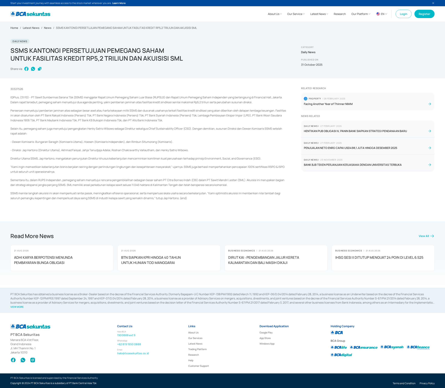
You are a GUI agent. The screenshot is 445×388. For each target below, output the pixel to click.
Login (403, 14)
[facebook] (26, 69)
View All (424, 236)
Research (193, 354)
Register (424, 14)
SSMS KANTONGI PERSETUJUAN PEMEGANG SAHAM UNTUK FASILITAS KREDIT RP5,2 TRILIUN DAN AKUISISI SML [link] (126, 28)
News (47, 28)
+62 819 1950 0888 (129, 344)
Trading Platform (197, 349)
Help (190, 360)
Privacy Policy (427, 383)
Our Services (195, 338)
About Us (193, 332)
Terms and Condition (404, 383)
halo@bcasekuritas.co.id (133, 353)
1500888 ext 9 (126, 335)
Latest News (31, 28)
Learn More (119, 3)
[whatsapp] (33, 68)
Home (14, 28)
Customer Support (198, 365)
